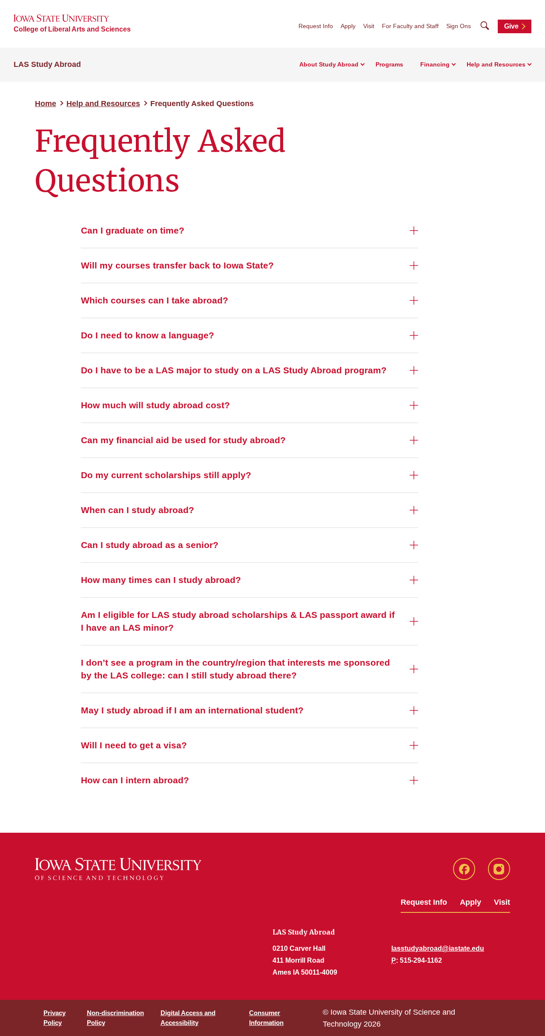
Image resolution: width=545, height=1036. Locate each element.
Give (511, 26)
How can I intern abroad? (135, 780)
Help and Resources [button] (496, 64)
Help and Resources (103, 103)
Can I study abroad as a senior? (149, 545)
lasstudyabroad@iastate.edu (437, 948)
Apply (348, 26)
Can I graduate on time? (132, 230)
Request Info (315, 26)
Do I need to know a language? (147, 335)
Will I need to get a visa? (134, 745)
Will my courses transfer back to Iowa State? (177, 265)
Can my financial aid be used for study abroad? (183, 440)
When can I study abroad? (137, 510)
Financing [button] (435, 64)
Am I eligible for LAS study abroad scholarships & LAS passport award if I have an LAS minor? (238, 621)
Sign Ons (458, 26)
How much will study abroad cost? (155, 405)
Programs (389, 64)
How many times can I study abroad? (161, 580)
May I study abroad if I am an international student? (192, 710)
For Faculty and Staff (410, 26)
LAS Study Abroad (47, 64)
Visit (368, 26)
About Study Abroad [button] (329, 64)
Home (45, 103)
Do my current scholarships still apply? (166, 475)
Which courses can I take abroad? (154, 300)
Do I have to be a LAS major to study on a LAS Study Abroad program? (234, 370)
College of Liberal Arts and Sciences (72, 29)
